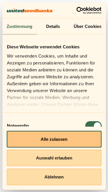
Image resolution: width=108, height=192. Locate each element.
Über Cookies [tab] (87, 26)
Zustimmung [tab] (19, 26)
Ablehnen (54, 176)
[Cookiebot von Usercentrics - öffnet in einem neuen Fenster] (76, 10)
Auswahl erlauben (54, 157)
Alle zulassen (54, 138)
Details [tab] (53, 26)
